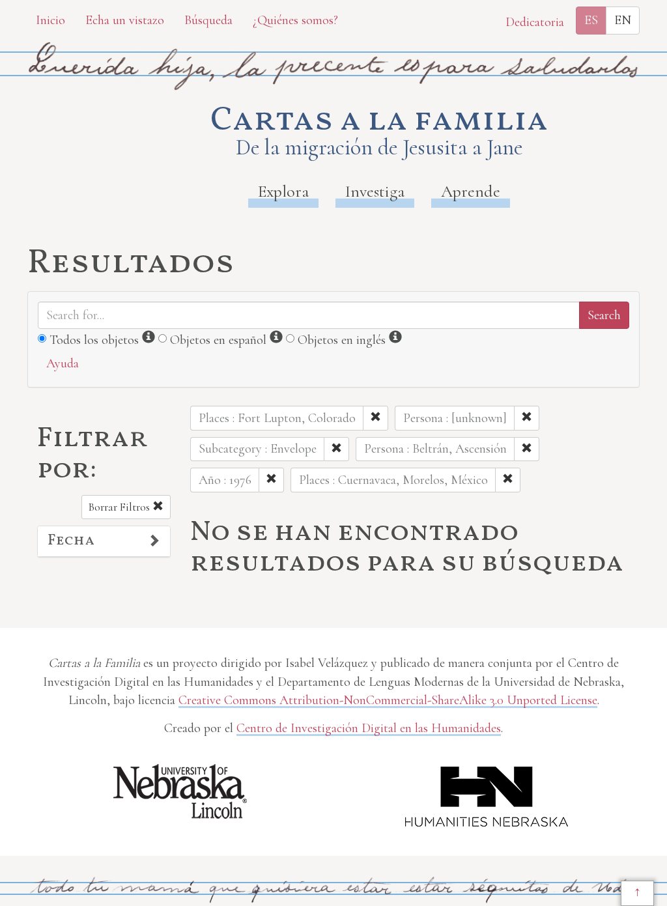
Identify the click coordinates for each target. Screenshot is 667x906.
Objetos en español (218, 340)
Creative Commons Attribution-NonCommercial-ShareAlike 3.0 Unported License (387, 700)
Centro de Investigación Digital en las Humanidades (368, 728)
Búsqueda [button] (208, 20)
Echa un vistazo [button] (124, 20)
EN (622, 20)
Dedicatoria (534, 22)
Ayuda (62, 363)
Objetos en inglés (342, 340)
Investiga (374, 191)
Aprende (470, 191)
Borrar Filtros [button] (120, 507)
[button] (104, 541)
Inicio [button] (50, 20)
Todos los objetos (94, 340)
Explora (283, 191)
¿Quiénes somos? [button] (295, 20)
